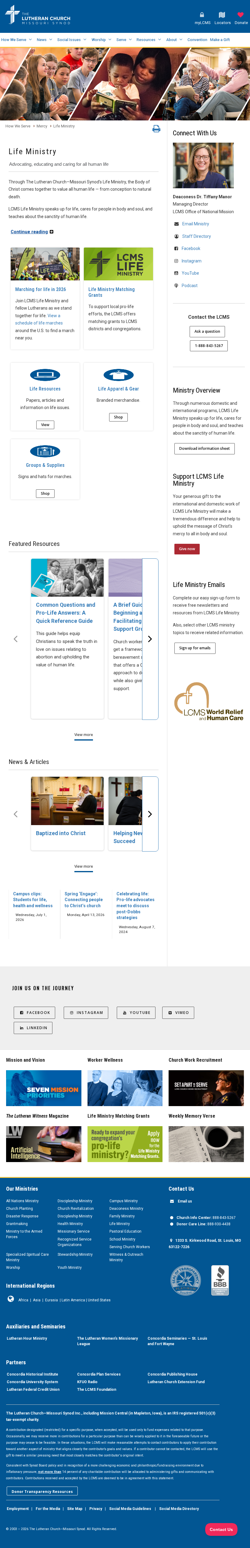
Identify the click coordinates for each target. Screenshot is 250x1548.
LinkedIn (37, 1027)
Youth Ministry (70, 1267)
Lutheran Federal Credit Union (33, 1389)
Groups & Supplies (45, 465)
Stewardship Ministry (75, 1254)
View (45, 424)
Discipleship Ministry (75, 1201)
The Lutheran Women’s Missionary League (107, 1341)
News (42, 39)
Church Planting (19, 1208)
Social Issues (69, 39)
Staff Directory (196, 236)
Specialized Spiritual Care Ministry (27, 1257)
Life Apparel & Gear (118, 389)
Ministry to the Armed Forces (24, 1234)
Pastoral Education (125, 1231)
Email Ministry (195, 223)
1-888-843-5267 (209, 345)
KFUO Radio (87, 1382)
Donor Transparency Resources (42, 1491)
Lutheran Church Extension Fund (176, 1382)
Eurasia (51, 1300)
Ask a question (207, 331)
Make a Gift (220, 39)
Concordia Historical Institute (32, 1374)
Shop (118, 417)
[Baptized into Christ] (67, 801)
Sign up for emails (195, 648)
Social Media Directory (179, 1509)
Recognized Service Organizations (74, 1242)
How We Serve (13, 39)
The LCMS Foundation (96, 1389)
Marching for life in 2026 (40, 289)
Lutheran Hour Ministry (27, 1338)
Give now (187, 548)
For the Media (48, 1509)
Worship (98, 39)
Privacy (95, 1509)
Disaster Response (22, 1216)
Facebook (191, 248)
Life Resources (45, 389)
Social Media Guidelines (130, 1509)
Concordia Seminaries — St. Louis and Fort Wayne (177, 1341)
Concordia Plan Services (99, 1374)
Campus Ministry (123, 1201)
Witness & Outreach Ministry (126, 1257)
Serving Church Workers (129, 1247)
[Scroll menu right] (150, 639)
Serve (121, 39)
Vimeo (182, 1012)
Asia (37, 1300)
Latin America (73, 1300)
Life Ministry (64, 126)
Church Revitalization (76, 1208)
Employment (18, 1509)
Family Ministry (122, 1216)
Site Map (74, 1509)
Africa (23, 1300)
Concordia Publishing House (173, 1374)
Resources (146, 39)
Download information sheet (204, 448)
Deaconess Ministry (126, 1208)
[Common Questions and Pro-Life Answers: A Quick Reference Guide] (67, 578)
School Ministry (122, 1239)
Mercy (42, 126)
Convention (197, 39)
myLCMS (203, 22)
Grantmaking (17, 1224)
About (171, 39)
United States (99, 1300)
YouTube (190, 273)
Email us (185, 1201)
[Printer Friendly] (156, 130)
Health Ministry (70, 1224)
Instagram (192, 261)
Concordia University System (32, 1382)
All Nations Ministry (22, 1201)
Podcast (190, 285)
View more (83, 734)
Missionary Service (74, 1231)
